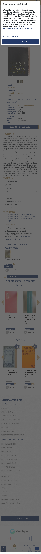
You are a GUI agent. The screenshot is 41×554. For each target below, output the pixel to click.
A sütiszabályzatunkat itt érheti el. (18, 27)
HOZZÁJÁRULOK (20, 42)
